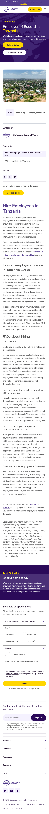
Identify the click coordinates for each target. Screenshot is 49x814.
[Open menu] (44, 9)
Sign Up (38, 717)
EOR (10, 112)
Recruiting (20, 112)
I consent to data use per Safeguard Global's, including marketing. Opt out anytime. (25, 673)
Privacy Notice (12, 674)
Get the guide (13, 193)
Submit (24, 683)
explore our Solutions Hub (22, 255)
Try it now (24, 4)
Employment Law (37, 112)
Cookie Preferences (11, 804)
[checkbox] (4, 671)
